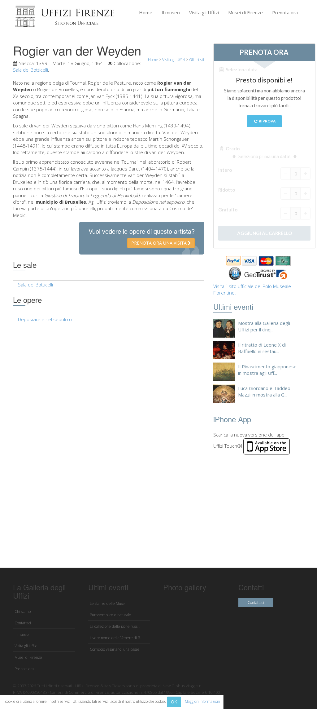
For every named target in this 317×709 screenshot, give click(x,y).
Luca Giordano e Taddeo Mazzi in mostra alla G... (264, 391)
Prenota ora (285, 12)
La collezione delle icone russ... (115, 626)
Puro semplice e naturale (110, 615)
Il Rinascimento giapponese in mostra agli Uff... (267, 369)
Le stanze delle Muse (107, 603)
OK (174, 702)
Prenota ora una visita (159, 243)
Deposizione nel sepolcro (45, 319)
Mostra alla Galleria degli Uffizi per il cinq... (264, 326)
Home (145, 12)
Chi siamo (23, 611)
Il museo (171, 12)
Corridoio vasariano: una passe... (116, 649)
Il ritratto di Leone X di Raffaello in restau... (262, 348)
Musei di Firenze (245, 12)
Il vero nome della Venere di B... (116, 637)
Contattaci (23, 623)
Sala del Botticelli (30, 70)
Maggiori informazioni (202, 701)
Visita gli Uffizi (204, 12)
